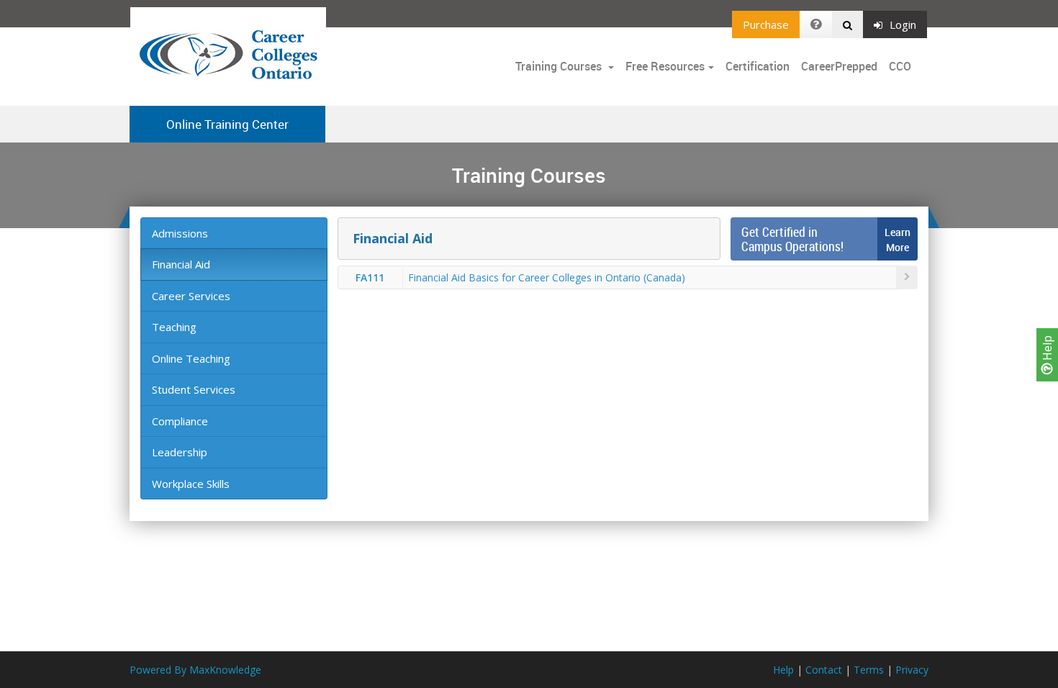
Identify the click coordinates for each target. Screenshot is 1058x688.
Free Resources (665, 66)
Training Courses (560, 66)
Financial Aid (181, 264)
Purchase (766, 24)
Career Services (191, 296)
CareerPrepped (839, 66)
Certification (757, 66)
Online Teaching (191, 358)
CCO (900, 66)
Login (903, 24)
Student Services (193, 389)
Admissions (180, 233)
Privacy (911, 669)
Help (1047, 349)
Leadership (179, 452)
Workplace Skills (191, 483)
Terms (869, 669)
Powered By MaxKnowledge (195, 669)
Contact (823, 669)
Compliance (180, 421)
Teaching (174, 327)
